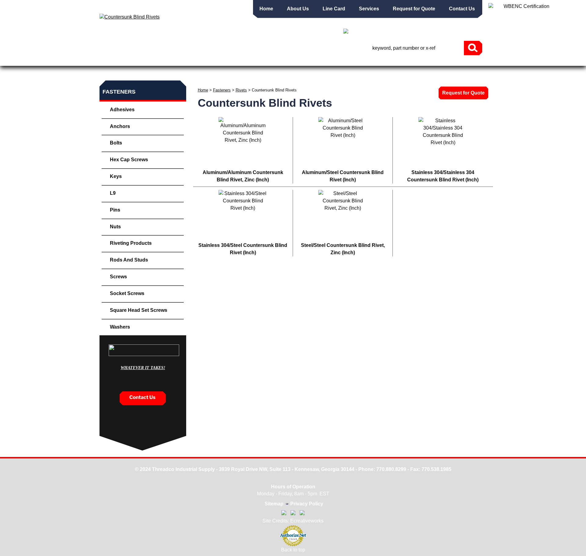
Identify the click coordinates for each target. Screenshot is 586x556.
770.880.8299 (391, 469)
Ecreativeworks (307, 520)
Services (369, 8)
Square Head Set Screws (138, 310)
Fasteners (136, 62)
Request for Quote (414, 8)
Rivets (241, 90)
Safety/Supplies (308, 62)
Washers (120, 327)
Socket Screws (127, 293)
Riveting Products (131, 243)
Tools (176, 62)
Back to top (293, 549)
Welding (359, 62)
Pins (115, 209)
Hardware (450, 62)
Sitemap (274, 503)
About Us (298, 8)
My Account (401, 31)
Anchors (120, 126)
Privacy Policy (306, 503)
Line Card (334, 8)
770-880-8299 (454, 32)
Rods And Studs (129, 259)
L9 (113, 193)
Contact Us (462, 8)
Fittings (258, 62)
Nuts (115, 226)
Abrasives (215, 62)
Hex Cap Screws (129, 159)
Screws (118, 276)
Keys (116, 176)
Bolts (116, 142)
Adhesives (122, 109)
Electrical (403, 62)
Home (266, 8)
